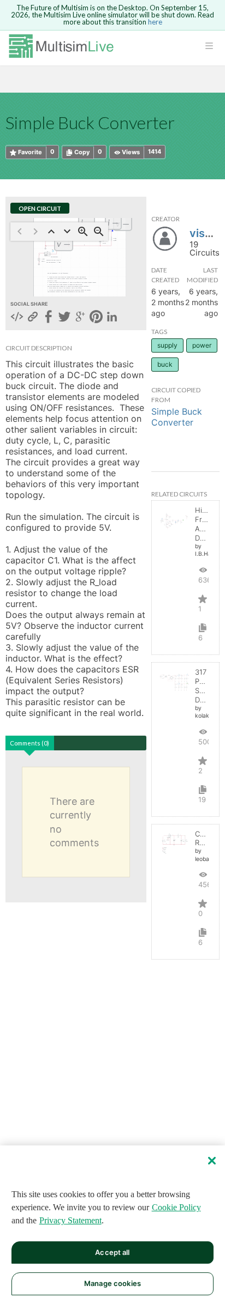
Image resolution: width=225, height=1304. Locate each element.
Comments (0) (29, 743)
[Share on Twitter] (64, 317)
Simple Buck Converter (176, 417)
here (155, 21)
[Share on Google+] (80, 317)
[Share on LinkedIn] (112, 317)
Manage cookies (112, 1283)
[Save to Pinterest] (96, 317)
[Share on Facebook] (48, 317)
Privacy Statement (70, 1220)
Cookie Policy (176, 1207)
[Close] (212, 1161)
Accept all (112, 1252)
